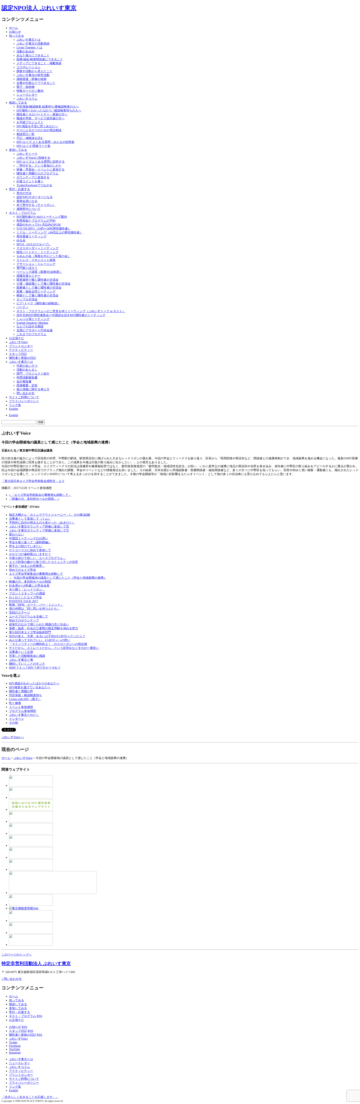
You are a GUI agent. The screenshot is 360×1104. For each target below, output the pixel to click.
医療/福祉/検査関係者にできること (39, 59)
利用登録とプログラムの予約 (36, 220)
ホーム (13, 27)
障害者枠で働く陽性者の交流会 (37, 279)
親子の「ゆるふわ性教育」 (27, 565)
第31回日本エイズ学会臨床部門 (30, 632)
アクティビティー (21, 350)
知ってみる (16, 35)
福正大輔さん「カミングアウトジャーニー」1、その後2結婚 (49, 514)
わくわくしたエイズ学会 (25, 597)
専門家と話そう (27, 267)
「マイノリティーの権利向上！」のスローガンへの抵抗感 (48, 644)
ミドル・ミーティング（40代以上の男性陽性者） (49, 232)
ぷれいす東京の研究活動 (33, 75)
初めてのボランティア (24, 620)
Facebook (15, 1045)
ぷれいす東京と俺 (21, 659)
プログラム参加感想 (22, 711)
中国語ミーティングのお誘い (28, 538)
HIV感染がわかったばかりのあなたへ (34, 683)
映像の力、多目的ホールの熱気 (30, 581)
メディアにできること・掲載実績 (39, 63)
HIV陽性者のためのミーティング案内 (41, 216)
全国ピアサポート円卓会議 (34, 330)
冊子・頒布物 (25, 86)
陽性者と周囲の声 (21, 691)
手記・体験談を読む (30, 138)
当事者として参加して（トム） (30, 518)
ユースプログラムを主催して (28, 616)
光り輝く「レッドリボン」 (27, 589)
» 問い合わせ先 (12, 979)
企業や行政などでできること (36, 83)
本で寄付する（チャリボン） (36, 205)
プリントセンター (21, 346)
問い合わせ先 (25, 393)
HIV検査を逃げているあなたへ (29, 687)
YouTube (14, 1049)
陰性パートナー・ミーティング (37, 252)
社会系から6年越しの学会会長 (29, 585)
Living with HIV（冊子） (25, 699)
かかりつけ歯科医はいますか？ (30, 554)
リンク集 (15, 405)
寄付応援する (19, 189)
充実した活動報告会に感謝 (27, 655)
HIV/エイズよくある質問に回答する (40, 161)
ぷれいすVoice (18, 342)
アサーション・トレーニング (36, 264)
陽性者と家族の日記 (22, 357)
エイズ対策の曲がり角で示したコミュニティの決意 (43, 562)
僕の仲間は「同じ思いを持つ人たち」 (34, 608)
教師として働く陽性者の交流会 (37, 295)
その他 (13, 722)
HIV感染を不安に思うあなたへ (37, 126)
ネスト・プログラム (22, 1016)
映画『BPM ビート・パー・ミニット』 (36, 604)
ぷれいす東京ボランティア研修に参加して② (39, 526)
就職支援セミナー (28, 275)
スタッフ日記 (18, 354)
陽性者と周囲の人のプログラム (37, 173)
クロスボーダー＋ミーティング (37, 248)
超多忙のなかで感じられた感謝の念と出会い (39, 624)
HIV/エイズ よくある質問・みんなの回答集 (45, 142)
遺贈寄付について (28, 208)
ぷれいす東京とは (28, 39)
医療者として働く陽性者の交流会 (39, 287)
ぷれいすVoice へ (13, 737)
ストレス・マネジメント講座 (36, 260)
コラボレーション (28, 67)
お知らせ (15, 31)
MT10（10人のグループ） (33, 244)
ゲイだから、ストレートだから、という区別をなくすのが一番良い (54, 648)
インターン (16, 718)
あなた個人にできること (33, 55)
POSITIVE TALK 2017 (23, 601)
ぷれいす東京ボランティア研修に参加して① (39, 530)
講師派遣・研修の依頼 (31, 79)
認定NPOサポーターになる (34, 197)
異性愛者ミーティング (31, 236)
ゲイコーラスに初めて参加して (30, 550)
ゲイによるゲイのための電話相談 (39, 130)
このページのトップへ (17, 954)
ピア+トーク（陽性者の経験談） (38, 303)
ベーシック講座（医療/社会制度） (39, 271)
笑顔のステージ (19, 612)
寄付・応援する (19, 1012)
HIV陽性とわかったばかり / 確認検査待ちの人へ (48, 110)
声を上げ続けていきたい (25, 546)
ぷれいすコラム (27, 98)
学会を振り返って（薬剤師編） (30, 542)
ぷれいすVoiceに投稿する (33, 157)
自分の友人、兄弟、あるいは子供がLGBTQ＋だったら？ (47, 636)
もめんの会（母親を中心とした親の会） (43, 256)
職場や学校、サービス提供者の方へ (40, 118)
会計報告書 (24, 381)
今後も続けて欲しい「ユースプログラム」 (37, 558)
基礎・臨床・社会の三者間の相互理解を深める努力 (43, 628)
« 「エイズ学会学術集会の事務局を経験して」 (40, 494)
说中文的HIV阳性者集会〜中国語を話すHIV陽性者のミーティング (60, 315)
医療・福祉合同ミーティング (36, 291)
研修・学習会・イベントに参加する (40, 169)
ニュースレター (27, 94)
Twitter (13, 1042)
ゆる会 (21, 240)
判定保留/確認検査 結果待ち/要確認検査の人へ (47, 106)
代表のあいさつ (27, 365)
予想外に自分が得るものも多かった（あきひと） (42, 522)
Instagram (15, 1052)
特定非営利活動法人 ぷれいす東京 (36, 963)
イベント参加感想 (21, 707)
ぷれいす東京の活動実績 (33, 43)
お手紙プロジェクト (30, 122)
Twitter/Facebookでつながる (34, 185)
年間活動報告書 (27, 377)
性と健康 (15, 703)
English (13, 408)
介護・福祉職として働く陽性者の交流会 (43, 283)
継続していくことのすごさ (27, 663)
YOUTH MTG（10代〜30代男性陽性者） (43, 228)
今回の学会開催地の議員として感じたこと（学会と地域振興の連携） (60, 577)
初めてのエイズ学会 (22, 569)
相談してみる (18, 102)
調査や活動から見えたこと (34, 71)
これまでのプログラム (31, 334)
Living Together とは (29, 47)
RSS (39, 1016)
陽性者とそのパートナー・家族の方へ (42, 114)
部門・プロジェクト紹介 (33, 373)
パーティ (22, 307)
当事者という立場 (21, 651)
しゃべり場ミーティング (33, 319)
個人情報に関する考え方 (33, 389)
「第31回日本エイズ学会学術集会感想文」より (33, 481)
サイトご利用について (24, 397)
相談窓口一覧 (25, 134)
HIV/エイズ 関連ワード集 (33, 145)
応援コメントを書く (30, 181)
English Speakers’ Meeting (32, 322)
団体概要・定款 (27, 385)
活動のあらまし (27, 369)
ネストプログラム (22, 212)
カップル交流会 (27, 299)
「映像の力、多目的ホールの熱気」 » (34, 498)
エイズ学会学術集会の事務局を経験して (36, 573)
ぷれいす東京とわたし (24, 714)
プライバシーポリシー (24, 401)
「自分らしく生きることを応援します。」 (30, 1097)
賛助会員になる (27, 201)
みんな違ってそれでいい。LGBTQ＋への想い (39, 640)
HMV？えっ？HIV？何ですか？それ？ (35, 667)
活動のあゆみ (25, 51)
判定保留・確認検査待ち (25, 695)
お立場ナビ (16, 338)
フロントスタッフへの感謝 (27, 593)
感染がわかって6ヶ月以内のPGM (38, 224)
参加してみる (18, 149)
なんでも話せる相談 (30, 326)
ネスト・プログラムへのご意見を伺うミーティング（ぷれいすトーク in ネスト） (70, 311)
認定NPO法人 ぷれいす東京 (39, 7)
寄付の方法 (24, 193)
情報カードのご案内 (30, 90)
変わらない (16, 534)
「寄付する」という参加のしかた (39, 165)
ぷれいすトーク (27, 153)
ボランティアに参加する (33, 177)
